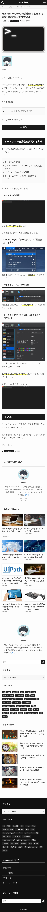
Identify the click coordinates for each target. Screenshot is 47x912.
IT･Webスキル (14, 21)
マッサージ (16, 702)
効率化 (34, 706)
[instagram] (25, 499)
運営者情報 (7, 868)
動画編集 (5, 709)
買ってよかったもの (31, 713)
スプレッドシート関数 (31, 699)
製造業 (20, 713)
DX (4, 692)
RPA (27, 695)
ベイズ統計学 (7, 702)
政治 (30, 709)
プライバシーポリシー (11, 883)
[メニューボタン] (44, 2)
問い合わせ (7, 878)
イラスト (20, 699)
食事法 (5, 716)
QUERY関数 (19, 695)
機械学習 (5, 713)
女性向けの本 (14, 709)
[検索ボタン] (2, 2)
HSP (22, 692)
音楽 (40, 713)
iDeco (28, 692)
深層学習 (13, 713)
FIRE (8, 692)
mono (23, 483)
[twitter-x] (21, 499)
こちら (26, 495)
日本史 (36, 709)
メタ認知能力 (26, 702)
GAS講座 (15, 692)
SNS (32, 695)
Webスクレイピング (9, 699)
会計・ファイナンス (23, 706)
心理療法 (23, 709)
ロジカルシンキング (9, 706)
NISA (33, 692)
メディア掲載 (8, 873)
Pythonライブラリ (8, 695)
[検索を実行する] (43, 662)
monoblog (23, 2)
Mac (23, 21)
